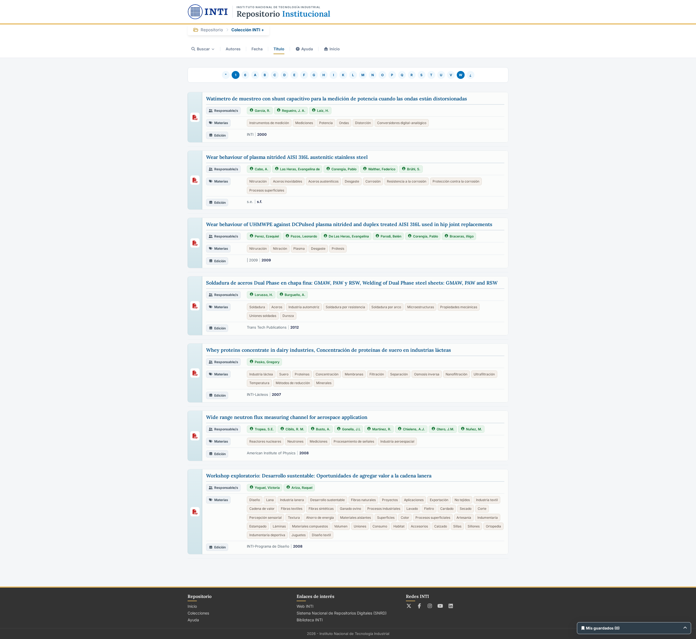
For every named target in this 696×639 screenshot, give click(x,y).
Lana (270, 500)
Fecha (257, 49)
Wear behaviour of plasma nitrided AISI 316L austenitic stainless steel (287, 157)
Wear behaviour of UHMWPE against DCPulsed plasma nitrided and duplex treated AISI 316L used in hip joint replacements (349, 224)
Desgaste (352, 181)
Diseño (254, 500)
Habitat (399, 526)
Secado (465, 509)
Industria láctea (261, 374)
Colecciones (198, 613)
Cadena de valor (262, 509)
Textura (294, 517)
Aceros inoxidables (287, 181)
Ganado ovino (350, 509)
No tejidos (462, 500)
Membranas (354, 374)
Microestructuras (420, 307)
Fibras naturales (363, 500)
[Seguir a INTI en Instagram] (430, 605)
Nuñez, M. (474, 429)
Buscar (203, 49)
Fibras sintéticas (321, 509)
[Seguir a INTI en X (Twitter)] (409, 605)
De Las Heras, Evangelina (349, 236)
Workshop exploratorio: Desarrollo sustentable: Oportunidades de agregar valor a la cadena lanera (318, 476)
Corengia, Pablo (343, 169)
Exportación (439, 500)
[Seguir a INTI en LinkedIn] (451, 605)
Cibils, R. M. (294, 429)
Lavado (412, 509)
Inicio (335, 49)
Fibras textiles (291, 509)
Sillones (474, 526)
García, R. (262, 111)
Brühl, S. (413, 169)
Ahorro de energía (320, 517)
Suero (283, 374)
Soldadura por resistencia (345, 307)
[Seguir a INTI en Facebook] (419, 605)
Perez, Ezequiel (267, 236)
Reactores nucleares (265, 441)
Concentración (327, 374)
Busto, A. (323, 429)
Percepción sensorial (265, 517)
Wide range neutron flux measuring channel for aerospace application (286, 417)
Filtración (376, 374)
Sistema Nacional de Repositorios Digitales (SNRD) (342, 613)
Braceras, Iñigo (462, 236)
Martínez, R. (381, 429)
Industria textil (487, 500)
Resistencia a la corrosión (406, 181)
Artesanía (463, 517)
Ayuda (307, 49)
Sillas (457, 526)
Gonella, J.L (351, 429)
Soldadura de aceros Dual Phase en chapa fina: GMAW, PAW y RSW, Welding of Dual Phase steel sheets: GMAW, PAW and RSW (352, 283)
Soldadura (257, 307)
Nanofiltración (456, 374)
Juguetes (298, 535)
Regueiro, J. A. (293, 111)
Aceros (276, 307)
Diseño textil (321, 535)
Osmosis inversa (426, 374)
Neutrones (295, 441)
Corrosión (373, 181)
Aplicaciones (414, 500)
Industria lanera (292, 500)
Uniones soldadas (262, 316)
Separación (399, 374)
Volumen (340, 526)
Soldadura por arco (386, 307)
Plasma (299, 248)
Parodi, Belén (391, 236)
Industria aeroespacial (397, 441)
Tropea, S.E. (264, 429)
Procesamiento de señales (354, 441)
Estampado (257, 526)
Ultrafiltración (484, 374)
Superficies (385, 517)
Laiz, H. (323, 111)
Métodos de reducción (293, 383)
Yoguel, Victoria (267, 488)
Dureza (288, 316)
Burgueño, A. (295, 295)
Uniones (360, 526)
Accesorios (419, 526)
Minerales (323, 383)
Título (279, 49)
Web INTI (305, 606)
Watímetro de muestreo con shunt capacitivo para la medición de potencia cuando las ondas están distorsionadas (336, 98)
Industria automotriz (303, 307)
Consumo (379, 526)
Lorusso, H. (264, 295)
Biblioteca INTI (310, 620)
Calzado (440, 526)
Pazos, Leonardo (304, 236)
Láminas (279, 526)
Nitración (280, 248)
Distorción (363, 123)
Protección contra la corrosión (456, 181)
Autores (233, 49)
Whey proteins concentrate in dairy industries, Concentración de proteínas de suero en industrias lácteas (328, 350)
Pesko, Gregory (267, 362)
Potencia (326, 123)
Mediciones (304, 123)
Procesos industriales (383, 509)
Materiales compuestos (310, 526)
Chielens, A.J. (414, 429)
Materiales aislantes (355, 517)
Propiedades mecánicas (458, 307)
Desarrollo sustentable (327, 500)
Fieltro (429, 509)
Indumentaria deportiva (267, 535)
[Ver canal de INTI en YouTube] (440, 605)
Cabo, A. (261, 169)
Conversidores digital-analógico (401, 123)
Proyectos (390, 500)
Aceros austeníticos (323, 181)
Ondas (344, 123)
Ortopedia (493, 526)
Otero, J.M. (445, 429)
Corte (482, 509)
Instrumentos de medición (269, 123)
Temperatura (259, 383)
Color (405, 517)
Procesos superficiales (266, 190)
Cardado (446, 509)
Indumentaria (487, 517)
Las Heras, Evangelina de (300, 169)
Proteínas (302, 374)
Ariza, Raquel (301, 488)
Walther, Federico (381, 169)
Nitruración (258, 181)
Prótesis (338, 248)
